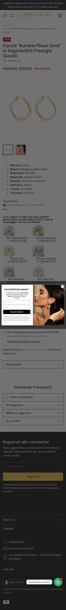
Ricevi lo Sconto (16, 312)
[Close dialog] (62, 286)
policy (27, 320)
